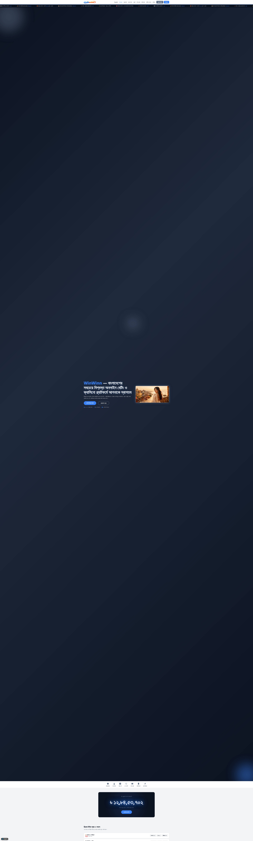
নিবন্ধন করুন (122, 838)
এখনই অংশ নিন (126, 812)
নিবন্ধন (166, 2)
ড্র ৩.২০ (159, 835)
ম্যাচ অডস (130, 2)
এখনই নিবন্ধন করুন (90, 403)
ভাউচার (154, 2)
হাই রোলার (138, 2)
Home (120, 2)
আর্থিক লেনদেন (148, 2)
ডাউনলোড (143, 2)
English (116, 2)
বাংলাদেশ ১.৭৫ (153, 835)
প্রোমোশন (125, 2)
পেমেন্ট (134, 2)
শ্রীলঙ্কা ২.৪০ (165, 835)
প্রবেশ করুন (160, 2)
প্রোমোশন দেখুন (103, 403)
